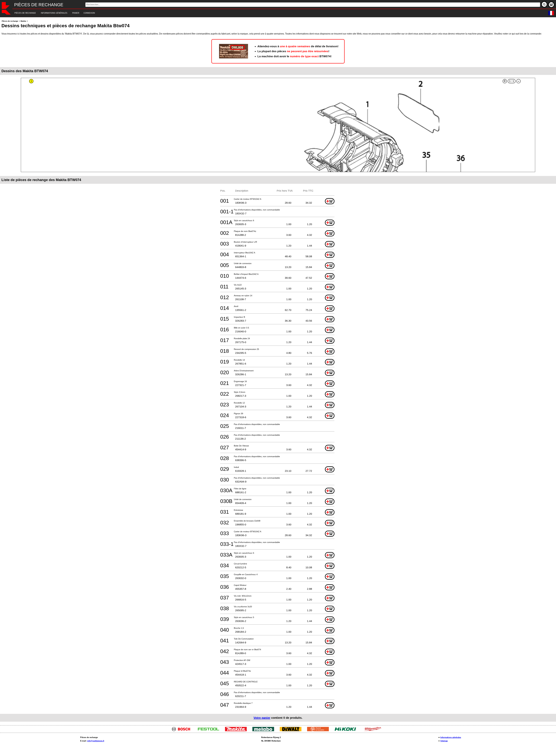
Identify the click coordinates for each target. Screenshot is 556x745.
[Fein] (319, 730)
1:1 (511, 81)
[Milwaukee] (373, 730)
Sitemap (444, 741)
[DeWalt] (291, 730)
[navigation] (274, 13)
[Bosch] (182, 730)
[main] (278, 370)
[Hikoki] (346, 730)
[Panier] (551, 5)
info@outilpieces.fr (95, 741)
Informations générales (450, 737)
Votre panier (262, 717)
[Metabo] (264, 730)
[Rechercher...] (544, 4)
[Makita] (237, 730)
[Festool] (209, 730)
